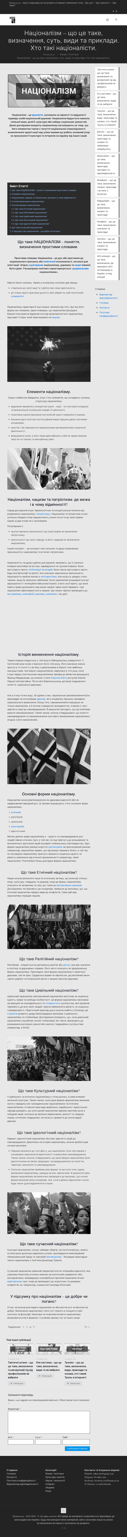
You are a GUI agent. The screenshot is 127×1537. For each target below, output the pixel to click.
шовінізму (51, 593)
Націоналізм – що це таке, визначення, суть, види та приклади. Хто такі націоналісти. (63, 57)
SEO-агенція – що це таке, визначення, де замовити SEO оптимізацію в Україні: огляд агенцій (106, 266)
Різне (48, 1490)
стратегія (12, 1013)
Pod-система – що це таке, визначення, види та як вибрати (49, 1366)
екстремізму (14, 593)
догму (66, 964)
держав (41, 698)
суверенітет (17, 296)
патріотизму (43, 513)
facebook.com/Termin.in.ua (106, 1480)
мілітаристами (49, 576)
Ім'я (11, 1437)
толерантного (52, 1003)
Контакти (104, 307)
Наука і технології (55, 1480)
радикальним (81, 268)
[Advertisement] (49, 156)
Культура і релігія (55, 1477)
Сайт (65, 1437)
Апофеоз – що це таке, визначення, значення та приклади (106, 226)
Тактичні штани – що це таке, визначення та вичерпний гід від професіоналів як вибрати (20, 1370)
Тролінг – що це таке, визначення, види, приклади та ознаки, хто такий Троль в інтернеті (76, 1370)
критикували (55, 846)
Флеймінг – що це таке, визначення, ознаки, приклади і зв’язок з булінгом (106, 187)
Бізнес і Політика (69, 54)
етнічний (15, 812)
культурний (17, 826)
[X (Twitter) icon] (116, 11)
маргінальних (14, 1281)
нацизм (56, 317)
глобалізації (34, 569)
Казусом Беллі (59, 677)
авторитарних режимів (69, 885)
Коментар (14, 1408)
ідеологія (37, 114)
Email (38, 1437)
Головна (103, 302)
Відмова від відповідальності (108, 296)
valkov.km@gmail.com (103, 1473)
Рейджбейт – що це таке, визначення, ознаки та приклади (106, 207)
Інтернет (50, 1483)
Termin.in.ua (49, 54)
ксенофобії (28, 593)
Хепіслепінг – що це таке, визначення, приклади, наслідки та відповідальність (106, 164)
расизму (40, 593)
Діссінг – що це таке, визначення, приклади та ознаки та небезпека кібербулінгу (106, 140)
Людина (50, 1487)
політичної (49, 261)
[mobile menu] (107, 20)
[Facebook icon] (113, 11)
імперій (48, 569)
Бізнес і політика (55, 1473)
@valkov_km (100, 1477)
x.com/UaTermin (103, 1483)
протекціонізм (54, 1256)
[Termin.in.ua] (12, 19)
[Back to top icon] (63, 1510)
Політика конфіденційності (108, 314)
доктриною (36, 265)
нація (78, 265)
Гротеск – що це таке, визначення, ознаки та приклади (106, 244)
